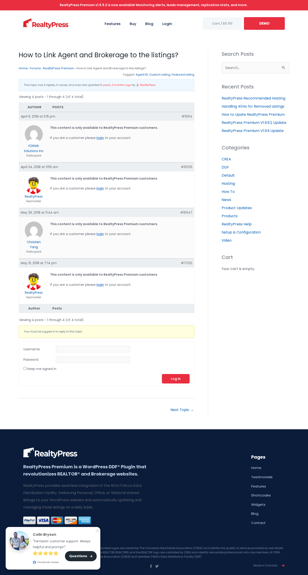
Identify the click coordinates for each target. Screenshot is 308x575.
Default (228, 175)
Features (258, 486)
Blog (254, 513)
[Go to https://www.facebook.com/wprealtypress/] (151, 566)
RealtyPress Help (237, 224)
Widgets (258, 504)
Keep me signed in (41, 369)
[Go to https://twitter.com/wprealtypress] (157, 566)
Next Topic (182, 409)
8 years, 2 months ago (115, 85)
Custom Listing (159, 74)
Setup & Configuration (241, 232)
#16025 (186, 167)
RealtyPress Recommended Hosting (253, 98)
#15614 (187, 116)
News (226, 199)
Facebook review (48, 562)
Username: (31, 349)
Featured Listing (183, 74)
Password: (31, 360)
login (100, 138)
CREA (226, 159)
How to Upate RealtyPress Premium (253, 114)
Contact (258, 522)
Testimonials (262, 477)
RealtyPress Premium (58, 68)
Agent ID (142, 74)
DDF (225, 167)
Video (227, 240)
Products (230, 216)
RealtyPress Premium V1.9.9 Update (253, 130)
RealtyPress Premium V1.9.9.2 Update (254, 122)
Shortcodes (261, 495)
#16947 (186, 212)
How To (228, 191)
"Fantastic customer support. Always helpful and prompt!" (62, 544)
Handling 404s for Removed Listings (253, 106)
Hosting (228, 183)
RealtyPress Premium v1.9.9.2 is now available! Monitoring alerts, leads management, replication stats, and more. (154, 5)
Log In (176, 378)
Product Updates (237, 207)
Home (23, 68)
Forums (35, 68)
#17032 (186, 263)
